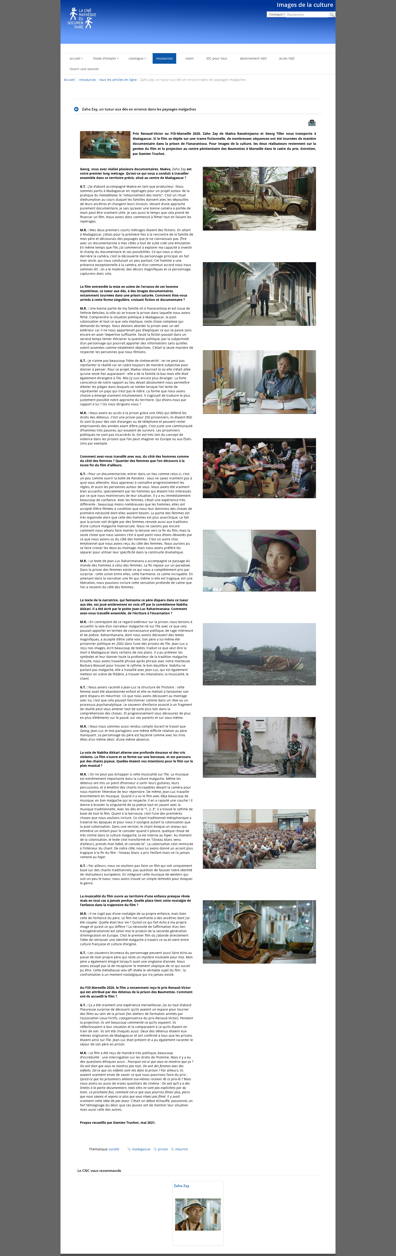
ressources (87, 79)
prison (163, 1149)
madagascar (141, 1149)
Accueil (69, 79)
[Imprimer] (312, 124)
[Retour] (77, 109)
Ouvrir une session (84, 69)
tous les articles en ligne (118, 79)
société (113, 1149)
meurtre (181, 1149)
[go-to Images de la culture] (198, 21)
